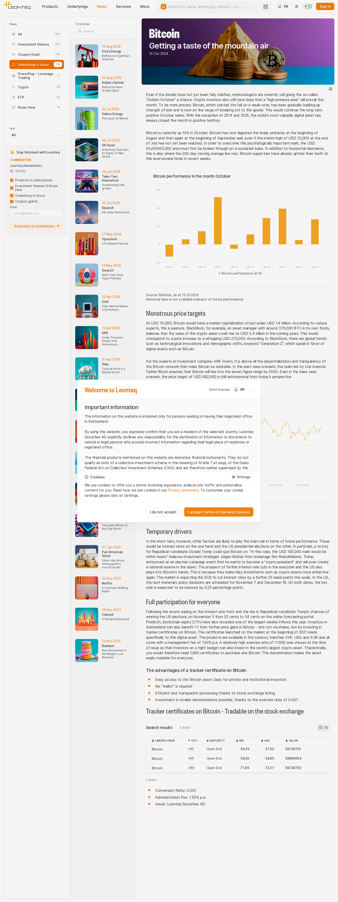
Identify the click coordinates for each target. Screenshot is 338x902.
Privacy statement (183, 490)
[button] (241, 477)
